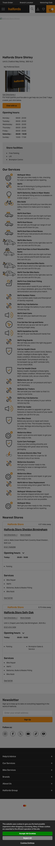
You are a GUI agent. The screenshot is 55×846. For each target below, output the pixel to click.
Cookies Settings (27, 843)
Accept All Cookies (27, 833)
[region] (27, 833)
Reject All (27, 838)
